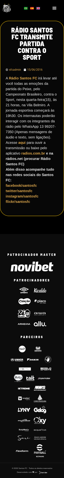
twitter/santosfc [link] (19, 191)
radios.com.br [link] (33, 153)
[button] (54, 8)
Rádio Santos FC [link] (23, 78)
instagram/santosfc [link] (22, 196)
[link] (11, 8)
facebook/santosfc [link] (21, 185)
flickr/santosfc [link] (18, 202)
